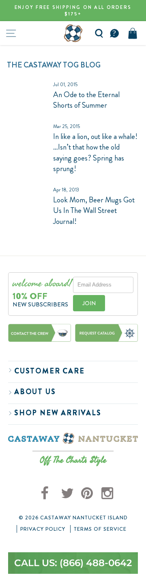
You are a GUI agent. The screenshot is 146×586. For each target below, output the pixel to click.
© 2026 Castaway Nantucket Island (73, 517)
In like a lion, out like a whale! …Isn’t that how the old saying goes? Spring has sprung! (95, 152)
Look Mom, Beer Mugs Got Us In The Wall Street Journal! (94, 210)
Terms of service (100, 529)
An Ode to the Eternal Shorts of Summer (86, 100)
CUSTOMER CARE (49, 371)
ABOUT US (35, 391)
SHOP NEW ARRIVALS (57, 413)
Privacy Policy (42, 529)
